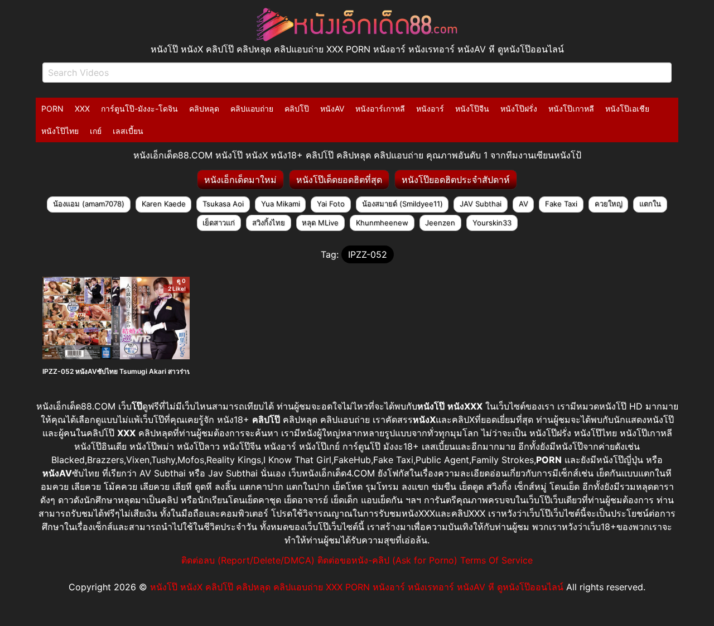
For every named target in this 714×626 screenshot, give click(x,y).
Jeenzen (440, 222)
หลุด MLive (320, 222)
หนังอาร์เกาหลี (380, 108)
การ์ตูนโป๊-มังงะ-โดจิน (139, 108)
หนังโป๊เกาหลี (571, 108)
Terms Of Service (496, 560)
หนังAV (332, 108)
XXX (82, 108)
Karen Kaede (164, 203)
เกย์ (96, 131)
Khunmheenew (382, 222)
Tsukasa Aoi (223, 203)
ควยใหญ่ (609, 203)
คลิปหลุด (204, 108)
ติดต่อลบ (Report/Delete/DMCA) (248, 560)
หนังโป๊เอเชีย (627, 108)
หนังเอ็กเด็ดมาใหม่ (240, 179)
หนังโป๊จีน (472, 108)
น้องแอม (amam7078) (88, 203)
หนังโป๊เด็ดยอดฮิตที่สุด (339, 179)
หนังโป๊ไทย (60, 131)
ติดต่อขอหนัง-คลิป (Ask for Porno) (387, 560)
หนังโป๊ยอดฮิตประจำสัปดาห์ (456, 179)
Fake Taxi (561, 203)
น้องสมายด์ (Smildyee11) (402, 203)
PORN (52, 108)
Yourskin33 (492, 222)
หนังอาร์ (430, 108)
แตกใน (650, 203)
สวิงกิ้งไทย (268, 222)
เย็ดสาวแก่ (218, 222)
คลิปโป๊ (296, 108)
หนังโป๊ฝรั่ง (518, 108)
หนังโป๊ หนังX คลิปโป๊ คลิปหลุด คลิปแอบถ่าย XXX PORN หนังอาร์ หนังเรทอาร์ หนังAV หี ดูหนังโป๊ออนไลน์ (356, 587)
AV (523, 203)
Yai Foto (331, 203)
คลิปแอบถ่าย (251, 108)
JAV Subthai (480, 203)
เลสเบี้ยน (128, 131)
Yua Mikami (280, 203)
